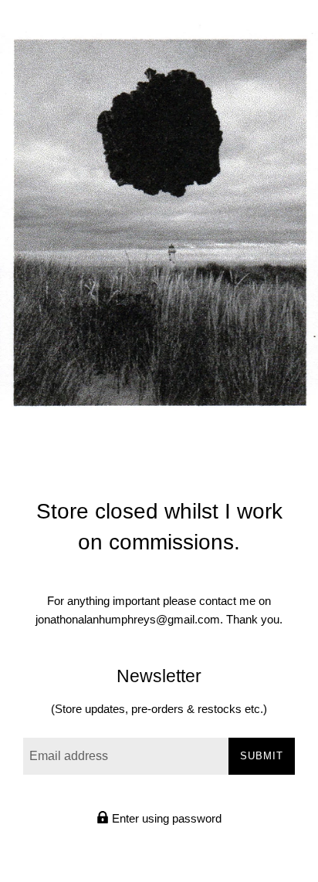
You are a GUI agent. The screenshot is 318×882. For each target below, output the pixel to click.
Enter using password (165, 818)
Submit (261, 756)
